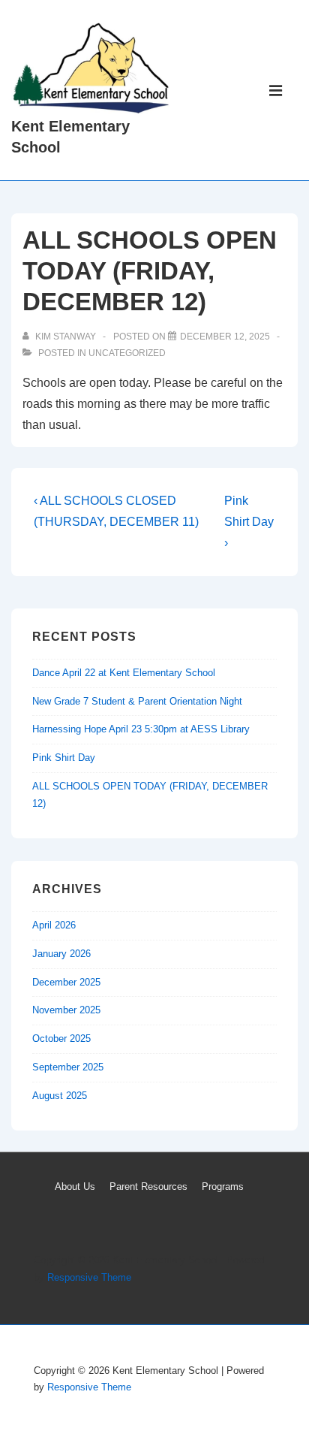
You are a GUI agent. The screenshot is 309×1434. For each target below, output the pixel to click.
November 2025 (66, 1010)
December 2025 (66, 982)
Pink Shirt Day (63, 757)
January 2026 (61, 953)
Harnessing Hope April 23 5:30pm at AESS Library (141, 729)
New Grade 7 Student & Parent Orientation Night (137, 701)
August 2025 (59, 1095)
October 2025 (61, 1038)
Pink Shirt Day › (249, 521)
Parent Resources (149, 1186)
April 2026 (54, 925)
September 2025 (68, 1067)
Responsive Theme (89, 1277)
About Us (75, 1186)
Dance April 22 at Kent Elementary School (123, 672)
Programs (223, 1186)
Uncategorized (127, 353)
